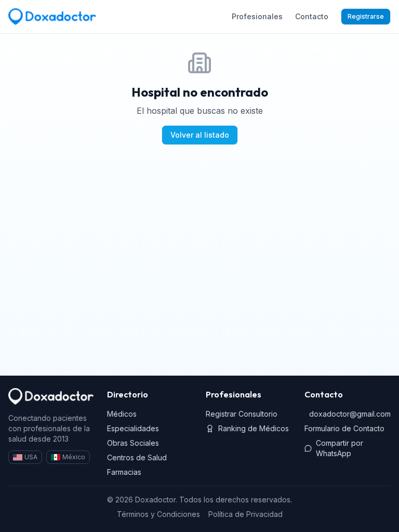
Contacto (311, 16)
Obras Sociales (133, 442)
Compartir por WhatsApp (339, 448)
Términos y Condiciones (158, 514)
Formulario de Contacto (344, 428)
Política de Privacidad (245, 514)
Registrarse (366, 16)
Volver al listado (199, 134)
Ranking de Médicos (253, 428)
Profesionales (257, 16)
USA (30, 457)
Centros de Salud (137, 457)
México (73, 457)
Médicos (122, 413)
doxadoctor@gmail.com (350, 413)
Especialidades (133, 428)
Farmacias (124, 472)
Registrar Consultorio (241, 413)
